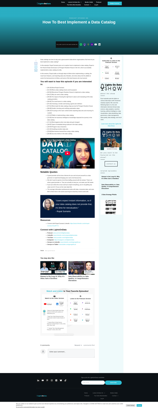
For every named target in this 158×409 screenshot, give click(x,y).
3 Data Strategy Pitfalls (111, 195)
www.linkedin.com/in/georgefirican (70, 242)
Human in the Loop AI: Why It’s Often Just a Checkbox (53, 272)
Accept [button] (139, 405)
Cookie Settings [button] (130, 405)
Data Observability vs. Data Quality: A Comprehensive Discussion (81, 272)
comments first (89, 345)
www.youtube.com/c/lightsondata (63, 237)
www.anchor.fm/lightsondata (61, 233)
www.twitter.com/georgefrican (67, 244)
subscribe (113, 382)
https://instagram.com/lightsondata (64, 240)
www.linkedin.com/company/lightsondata (65, 235)
